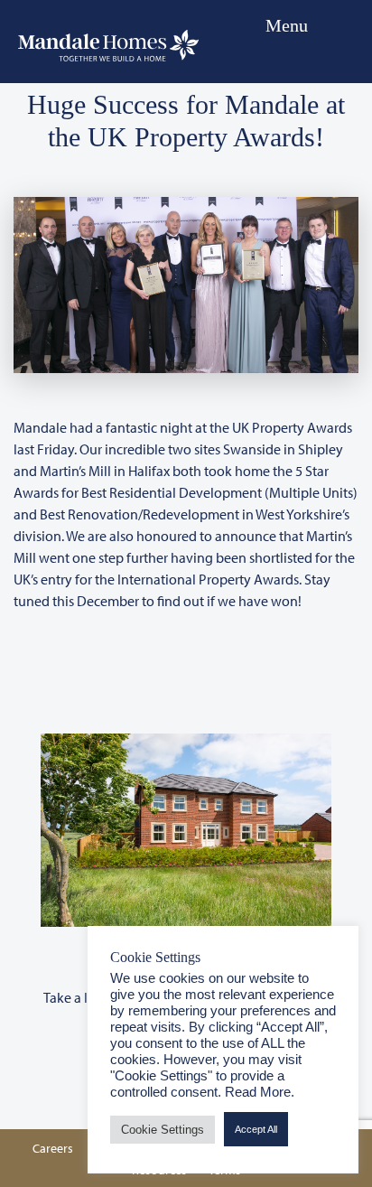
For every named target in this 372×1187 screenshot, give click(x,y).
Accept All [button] (256, 1129)
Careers (53, 1148)
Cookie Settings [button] (162, 1129)
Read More (258, 1092)
